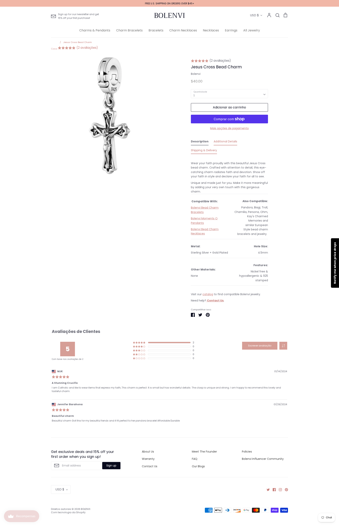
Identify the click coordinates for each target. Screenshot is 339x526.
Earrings (231, 30)
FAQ (194, 459)
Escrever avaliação (259, 345)
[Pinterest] (285, 489)
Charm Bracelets (129, 30)
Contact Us (149, 466)
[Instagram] (279, 489)
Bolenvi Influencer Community (263, 459)
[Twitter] (267, 489)
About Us (148, 452)
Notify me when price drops (335, 263)
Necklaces (211, 30)
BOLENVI (169, 15)
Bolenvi (195, 74)
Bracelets (156, 30)
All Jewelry (251, 30)
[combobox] (229, 93)
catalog (207, 294)
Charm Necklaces (183, 30)
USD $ (254, 15)
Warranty (148, 459)
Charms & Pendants (94, 30)
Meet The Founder (204, 452)
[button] (283, 346)
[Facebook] (273, 489)
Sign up (111, 465)
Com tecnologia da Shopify (68, 512)
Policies (247, 452)
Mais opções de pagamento (229, 128)
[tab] (200, 142)
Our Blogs (198, 466)
